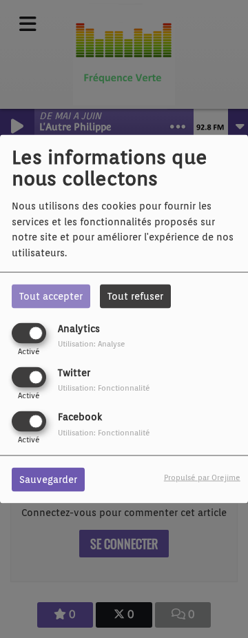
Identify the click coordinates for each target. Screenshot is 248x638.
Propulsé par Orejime (202, 477)
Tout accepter (51, 295)
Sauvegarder (48, 479)
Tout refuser (135, 295)
